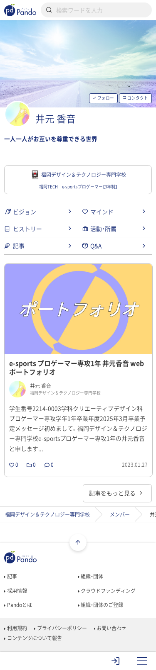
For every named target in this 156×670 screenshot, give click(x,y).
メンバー (120, 514)
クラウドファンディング (107, 590)
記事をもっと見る (113, 493)
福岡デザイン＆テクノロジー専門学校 (47, 514)
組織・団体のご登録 (101, 605)
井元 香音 (55, 118)
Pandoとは (19, 605)
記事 (11, 576)
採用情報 (16, 590)
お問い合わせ (110, 628)
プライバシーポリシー (61, 628)
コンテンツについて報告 (34, 638)
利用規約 (16, 628)
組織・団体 (91, 576)
